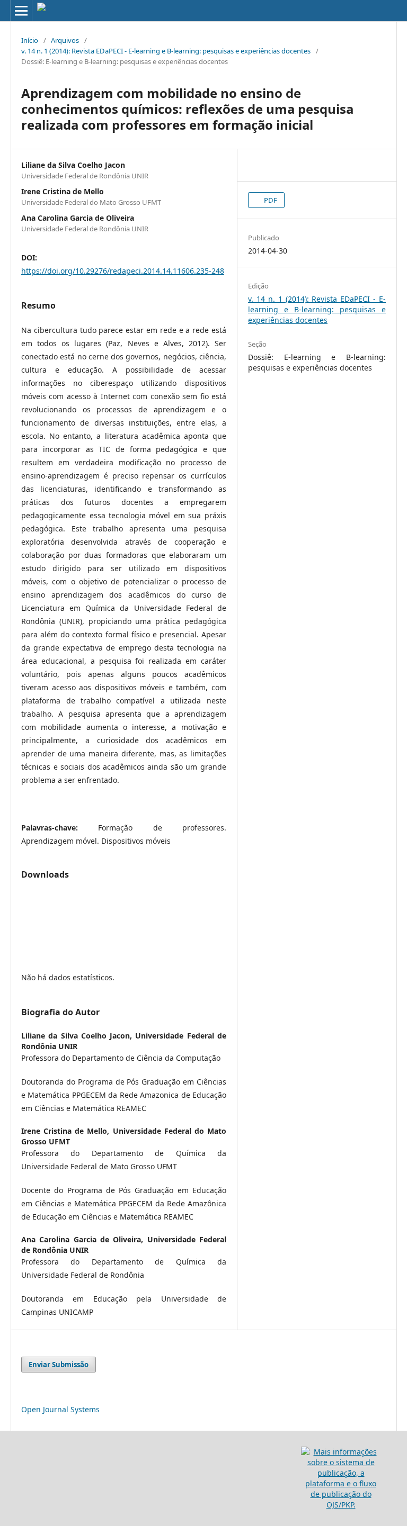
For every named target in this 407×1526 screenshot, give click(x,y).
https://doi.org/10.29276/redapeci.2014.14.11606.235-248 (122, 271)
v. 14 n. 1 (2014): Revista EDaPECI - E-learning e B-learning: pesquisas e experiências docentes (166, 51)
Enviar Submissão (59, 1364)
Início (29, 40)
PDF (269, 200)
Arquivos (65, 40)
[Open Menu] (21, 10)
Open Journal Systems (60, 1409)
